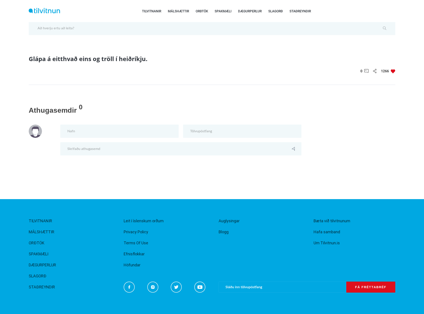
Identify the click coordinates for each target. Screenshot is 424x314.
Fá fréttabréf (370, 287)
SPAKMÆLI (223, 11)
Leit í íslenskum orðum (144, 221)
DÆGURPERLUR (250, 11)
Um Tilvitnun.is (327, 243)
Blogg (224, 232)
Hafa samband (327, 232)
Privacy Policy (136, 232)
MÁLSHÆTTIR (178, 11)
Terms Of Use (136, 243)
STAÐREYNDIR (300, 11)
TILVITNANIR (151, 11)
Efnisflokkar (134, 254)
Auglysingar (229, 221)
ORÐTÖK (202, 11)
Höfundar (132, 265)
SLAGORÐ (275, 11)
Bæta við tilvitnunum (332, 221)
